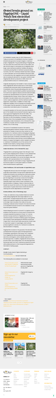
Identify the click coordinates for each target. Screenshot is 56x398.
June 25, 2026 (48, 91)
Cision (8, 24)
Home (4, 6)
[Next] (21, 363)
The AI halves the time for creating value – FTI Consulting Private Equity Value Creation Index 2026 (48, 97)
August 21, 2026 (30, 357)
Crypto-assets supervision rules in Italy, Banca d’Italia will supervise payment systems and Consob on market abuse (48, 16)
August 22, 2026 (7, 357)
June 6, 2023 (26, 327)
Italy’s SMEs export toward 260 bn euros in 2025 (48, 27)
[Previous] (18, 363)
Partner (23, 325)
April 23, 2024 (48, 43)
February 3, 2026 (48, 131)
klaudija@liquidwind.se (9, 256)
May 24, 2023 (16, 24)
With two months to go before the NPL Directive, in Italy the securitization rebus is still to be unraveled (48, 38)
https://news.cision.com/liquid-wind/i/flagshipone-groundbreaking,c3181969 (11, 286)
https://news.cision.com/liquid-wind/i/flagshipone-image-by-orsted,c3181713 (11, 275)
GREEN (8, 6)
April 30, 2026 (48, 118)
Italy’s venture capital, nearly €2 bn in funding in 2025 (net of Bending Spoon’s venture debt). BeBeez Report (48, 125)
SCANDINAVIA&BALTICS (13, 26)
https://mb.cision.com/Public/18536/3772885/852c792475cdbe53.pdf (11, 264)
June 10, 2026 (48, 102)
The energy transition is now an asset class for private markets (48, 88)
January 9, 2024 (48, 54)
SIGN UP (32, 336)
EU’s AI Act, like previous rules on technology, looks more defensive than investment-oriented (48, 49)
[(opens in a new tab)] (41, 66)
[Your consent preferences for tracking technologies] (53, 395)
